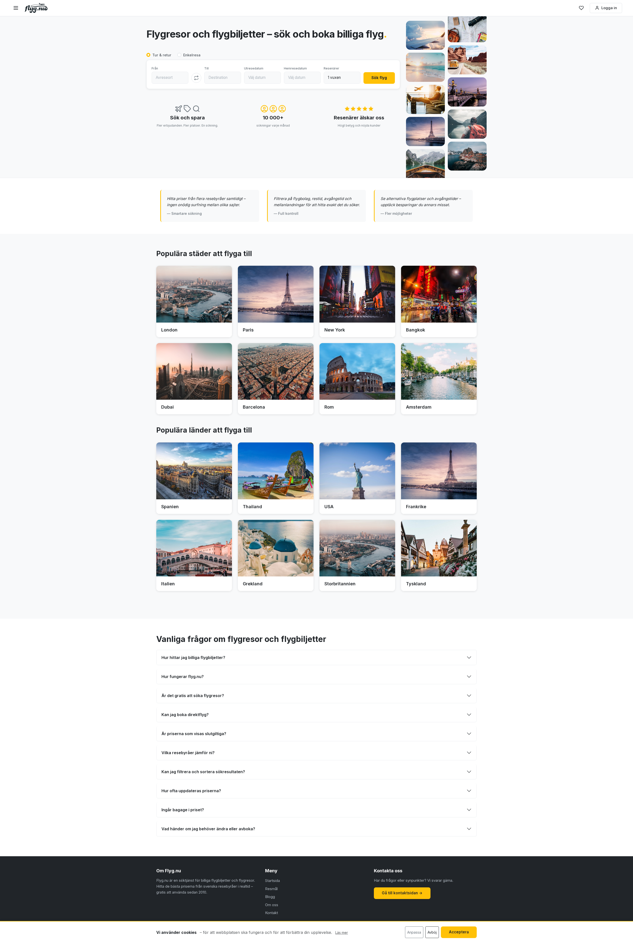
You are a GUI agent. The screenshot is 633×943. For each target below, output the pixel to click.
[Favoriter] (581, 7)
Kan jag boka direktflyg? (185, 714)
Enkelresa (192, 55)
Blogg (270, 896)
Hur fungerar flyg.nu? (182, 676)
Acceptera (459, 932)
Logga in (609, 7)
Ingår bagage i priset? (182, 809)
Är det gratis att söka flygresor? (192, 695)
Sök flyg (379, 77)
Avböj (432, 932)
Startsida (272, 880)
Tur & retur (161, 55)
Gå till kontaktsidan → (402, 893)
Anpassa (414, 932)
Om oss (271, 904)
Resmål (271, 888)
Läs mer (341, 932)
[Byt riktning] (196, 78)
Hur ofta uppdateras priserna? (191, 790)
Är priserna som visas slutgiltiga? (193, 733)
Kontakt (271, 912)
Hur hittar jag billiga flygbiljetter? (193, 657)
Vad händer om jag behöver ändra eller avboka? (208, 828)
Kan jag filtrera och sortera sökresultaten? (203, 771)
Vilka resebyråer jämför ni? (188, 752)
